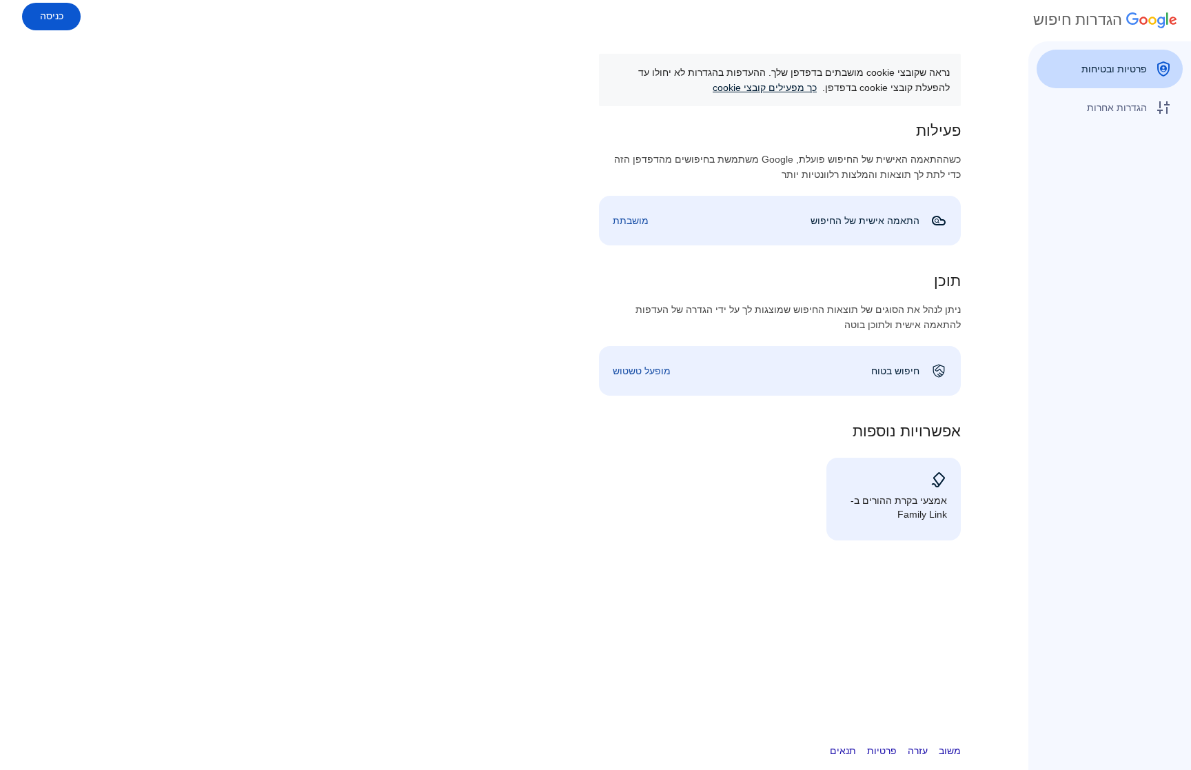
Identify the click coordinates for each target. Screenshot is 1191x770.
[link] (780, 220)
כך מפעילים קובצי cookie (765, 87)
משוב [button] (950, 750)
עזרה (918, 750)
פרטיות (882, 750)
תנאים (843, 750)
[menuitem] (1110, 69)
